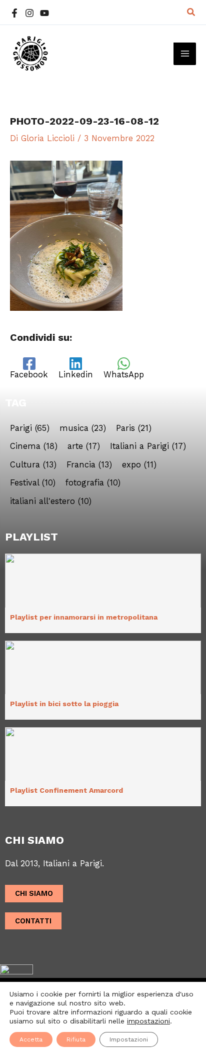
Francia (89, 465)
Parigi (30, 428)
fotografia (93, 483)
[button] (191, 12)
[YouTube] (44, 13)
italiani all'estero (51, 501)
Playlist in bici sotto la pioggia (64, 704)
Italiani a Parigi (148, 446)
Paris (134, 428)
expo (139, 465)
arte (84, 446)
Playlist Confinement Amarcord (66, 790)
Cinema (34, 446)
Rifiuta (76, 1039)
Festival (33, 483)
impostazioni (148, 1021)
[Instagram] (29, 13)
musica (83, 428)
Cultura (33, 465)
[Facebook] (14, 13)
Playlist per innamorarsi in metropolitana (84, 617)
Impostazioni (129, 1039)
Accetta (31, 1039)
